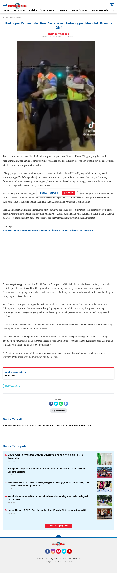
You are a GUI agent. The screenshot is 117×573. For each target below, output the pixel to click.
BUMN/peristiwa (12, 386)
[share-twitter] (56, 404)
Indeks (33, 10)
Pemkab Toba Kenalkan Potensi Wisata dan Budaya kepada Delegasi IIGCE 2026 (48, 498)
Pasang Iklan (52, 558)
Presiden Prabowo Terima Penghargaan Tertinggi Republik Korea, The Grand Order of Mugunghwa (48, 484)
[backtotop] (58, 537)
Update (69, 193)
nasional (63, 10)
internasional (47, 10)
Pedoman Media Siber (70, 558)
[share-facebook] (51, 404)
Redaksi (40, 558)
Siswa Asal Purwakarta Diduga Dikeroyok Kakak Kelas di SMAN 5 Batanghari (45, 456)
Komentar (60, 411)
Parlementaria (100, 10)
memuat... (11, 375)
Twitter (65, 555)
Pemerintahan (80, 10)
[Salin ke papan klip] (66, 404)
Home (6, 10)
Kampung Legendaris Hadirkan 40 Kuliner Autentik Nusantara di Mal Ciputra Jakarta (47, 470)
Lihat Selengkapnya (58, 525)
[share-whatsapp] (61, 404)
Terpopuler (19, 10)
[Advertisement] (58, 256)
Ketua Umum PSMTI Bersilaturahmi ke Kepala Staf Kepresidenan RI (47, 510)
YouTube (71, 555)
